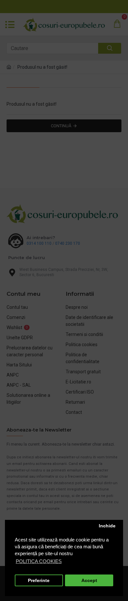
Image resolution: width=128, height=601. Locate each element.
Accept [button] (89, 580)
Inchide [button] (107, 525)
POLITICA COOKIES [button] (39, 561)
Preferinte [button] (39, 580)
